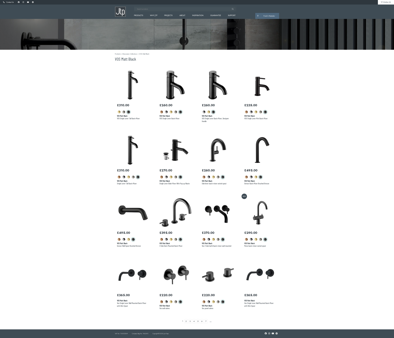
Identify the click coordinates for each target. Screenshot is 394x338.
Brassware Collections (130, 54)
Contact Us (10, 2)
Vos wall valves (164, 307)
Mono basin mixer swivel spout (255, 244)
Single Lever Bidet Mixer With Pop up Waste (174, 182)
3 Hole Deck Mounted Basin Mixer (170, 244)
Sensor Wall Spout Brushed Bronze (129, 244)
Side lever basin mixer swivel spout (214, 182)
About (182, 15)
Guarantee (215, 15)
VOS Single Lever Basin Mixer (169, 117)
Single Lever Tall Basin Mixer (127, 182)
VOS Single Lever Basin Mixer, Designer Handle (215, 118)
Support (232, 15)
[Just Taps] (120, 12)
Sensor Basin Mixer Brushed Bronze (256, 182)
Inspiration (197, 15)
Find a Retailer (269, 16)
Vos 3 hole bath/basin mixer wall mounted (216, 244)
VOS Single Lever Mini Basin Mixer (256, 117)
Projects (168, 15)
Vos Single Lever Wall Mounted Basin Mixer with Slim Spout (131, 303)
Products (138, 15)
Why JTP (153, 15)
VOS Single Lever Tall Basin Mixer (128, 117)
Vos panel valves (207, 307)
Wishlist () (387, 2)
